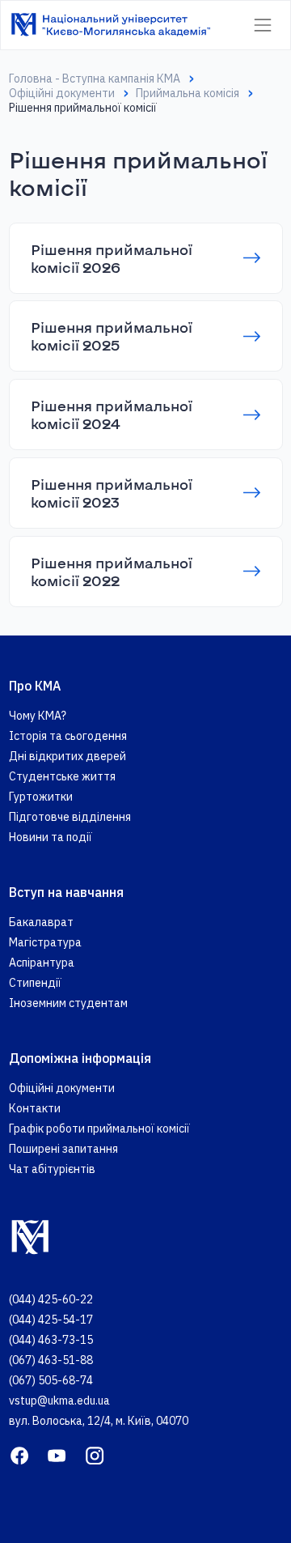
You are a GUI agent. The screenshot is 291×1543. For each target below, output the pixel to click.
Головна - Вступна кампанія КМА (94, 78)
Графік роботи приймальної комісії (99, 1128)
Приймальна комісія (187, 93)
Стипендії (35, 983)
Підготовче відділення (70, 817)
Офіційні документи (62, 93)
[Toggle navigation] (262, 24)
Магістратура (45, 942)
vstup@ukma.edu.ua (59, 1400)
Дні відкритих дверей (67, 756)
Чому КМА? (37, 715)
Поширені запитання (63, 1148)
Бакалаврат (41, 922)
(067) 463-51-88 (51, 1360)
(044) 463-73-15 (51, 1340)
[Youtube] (56, 1454)
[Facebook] (19, 1454)
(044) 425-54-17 (51, 1319)
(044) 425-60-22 (51, 1299)
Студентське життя (62, 776)
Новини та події (50, 837)
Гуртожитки (41, 796)
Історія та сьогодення (68, 736)
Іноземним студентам (68, 1003)
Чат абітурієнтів (52, 1169)
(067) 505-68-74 (51, 1380)
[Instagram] (94, 1454)
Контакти (35, 1108)
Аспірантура (41, 962)
